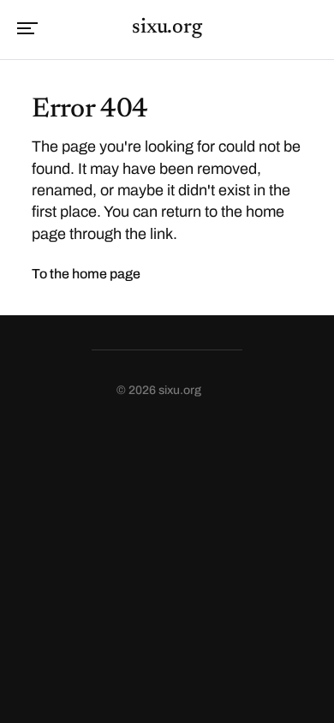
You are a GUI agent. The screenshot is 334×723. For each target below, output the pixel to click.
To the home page (86, 273)
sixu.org (166, 27)
